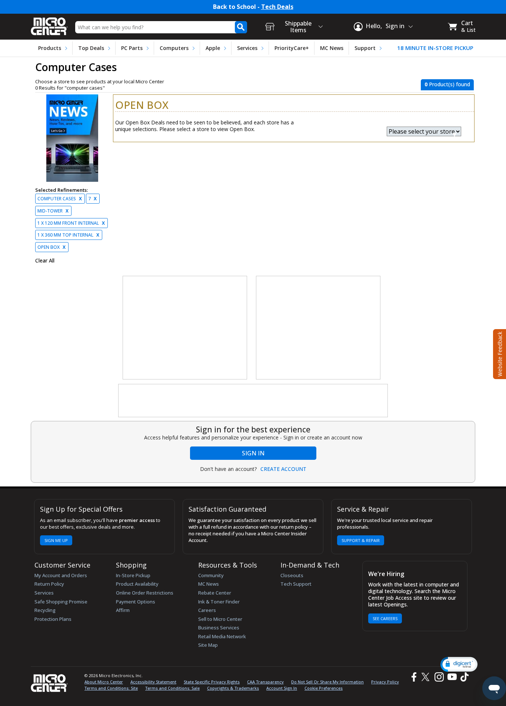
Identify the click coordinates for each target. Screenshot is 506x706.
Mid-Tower (53, 211)
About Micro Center (103, 682)
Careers (207, 610)
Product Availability (137, 583)
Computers (174, 47)
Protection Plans (52, 619)
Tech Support (296, 583)
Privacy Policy (385, 682)
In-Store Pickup (133, 575)
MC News (331, 47)
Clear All (44, 260)
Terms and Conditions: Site (111, 688)
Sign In (253, 453)
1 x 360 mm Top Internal (68, 235)
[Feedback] (499, 353)
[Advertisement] (185, 328)
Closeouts (291, 575)
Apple (213, 47)
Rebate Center (214, 592)
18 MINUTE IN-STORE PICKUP (435, 47)
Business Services (218, 627)
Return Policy (49, 583)
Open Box (51, 247)
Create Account (283, 469)
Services (247, 47)
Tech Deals (277, 7)
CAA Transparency (265, 682)
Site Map (208, 645)
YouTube (451, 677)
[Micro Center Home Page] (49, 23)
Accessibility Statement (153, 682)
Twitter (427, 677)
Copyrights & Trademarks (233, 688)
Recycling (45, 610)
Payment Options (135, 601)
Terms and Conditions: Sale (172, 688)
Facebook (413, 677)
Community (211, 575)
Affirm (123, 610)
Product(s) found (447, 84)
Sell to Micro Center (220, 619)
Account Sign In (281, 688)
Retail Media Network (222, 636)
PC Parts (132, 47)
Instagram (439, 677)
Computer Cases (59, 198)
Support (365, 47)
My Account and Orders (60, 575)
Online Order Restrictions (144, 592)
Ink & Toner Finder (219, 601)
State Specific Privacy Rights (212, 682)
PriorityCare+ (291, 47)
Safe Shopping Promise (60, 601)
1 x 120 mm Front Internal (71, 223)
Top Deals (91, 47)
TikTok (463, 677)
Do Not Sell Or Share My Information (327, 682)
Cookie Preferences (323, 688)
